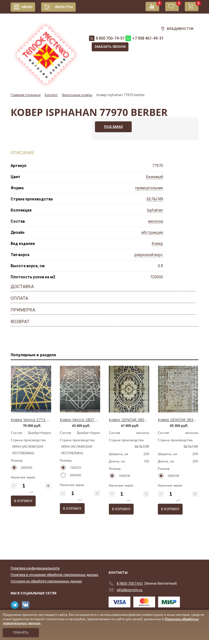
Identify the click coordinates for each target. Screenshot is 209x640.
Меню (26, 7)
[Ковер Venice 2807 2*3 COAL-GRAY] (80, 389)
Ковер (157, 243)
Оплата (19, 298)
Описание (22, 152)
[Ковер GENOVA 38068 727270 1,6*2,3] (129, 389)
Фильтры (64, 7)
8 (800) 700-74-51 (130, 583)
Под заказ (113, 127)
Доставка (22, 286)
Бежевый (154, 177)
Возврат (20, 321)
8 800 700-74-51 (110, 38)
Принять (21, 633)
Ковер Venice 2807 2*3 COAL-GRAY (92, 419)
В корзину (23, 501)
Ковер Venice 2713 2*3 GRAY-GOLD (43, 419)
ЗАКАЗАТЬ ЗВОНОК (110, 47)
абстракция (152, 232)
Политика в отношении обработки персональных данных (54, 575)
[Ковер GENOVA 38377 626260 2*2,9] (178, 389)
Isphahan (155, 210)
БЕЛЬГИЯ (155, 199)
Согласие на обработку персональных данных (46, 581)
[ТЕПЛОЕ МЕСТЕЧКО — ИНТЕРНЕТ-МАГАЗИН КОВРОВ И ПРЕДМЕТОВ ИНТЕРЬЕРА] (46, 52)
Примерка (23, 310)
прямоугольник (149, 188)
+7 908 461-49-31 (148, 38)
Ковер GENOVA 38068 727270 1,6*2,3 (142, 419)
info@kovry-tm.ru (129, 590)
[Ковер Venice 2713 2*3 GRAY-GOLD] (31, 389)
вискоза (155, 221)
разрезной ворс (148, 255)
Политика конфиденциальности (35, 568)
